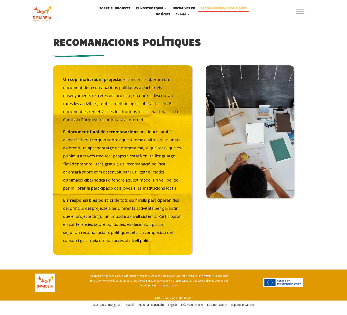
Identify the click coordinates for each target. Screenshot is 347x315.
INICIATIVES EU (184, 8)
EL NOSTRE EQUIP (149, 8)
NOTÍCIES (163, 14)
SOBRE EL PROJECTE (115, 8)
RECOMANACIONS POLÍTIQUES (224, 8)
